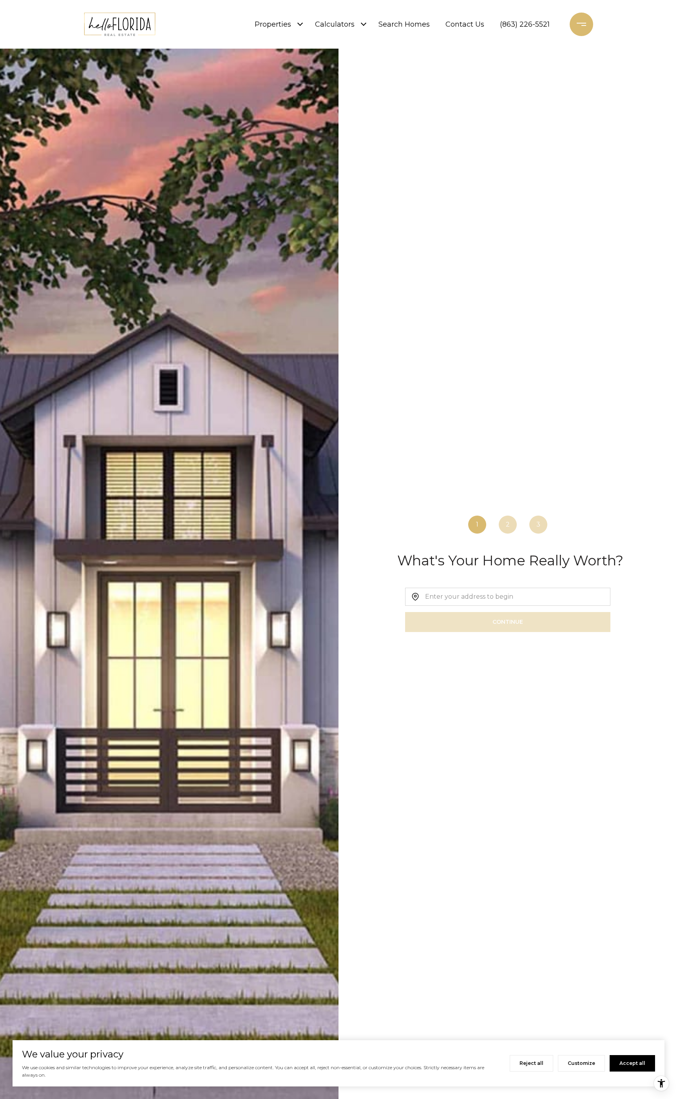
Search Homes (404, 24)
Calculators (335, 24)
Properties (273, 24)
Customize (581, 1063)
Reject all (531, 1063)
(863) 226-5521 (525, 24)
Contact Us (464, 24)
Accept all (632, 1063)
